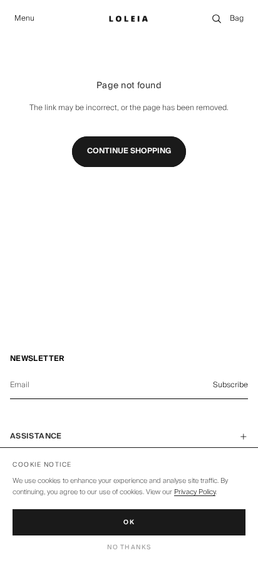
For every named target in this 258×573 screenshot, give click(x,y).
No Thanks (129, 547)
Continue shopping (129, 151)
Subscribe (230, 385)
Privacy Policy (194, 492)
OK (129, 522)
